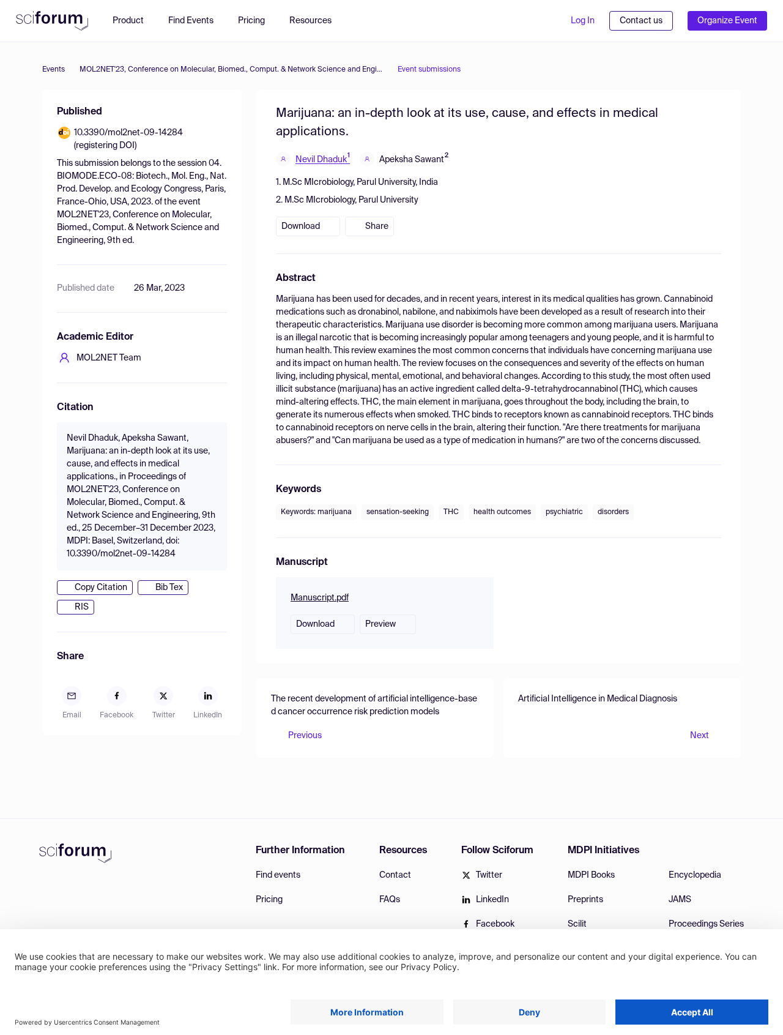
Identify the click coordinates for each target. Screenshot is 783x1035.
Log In (583, 21)
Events (53, 69)
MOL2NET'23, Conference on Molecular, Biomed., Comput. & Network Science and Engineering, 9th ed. (231, 69)
